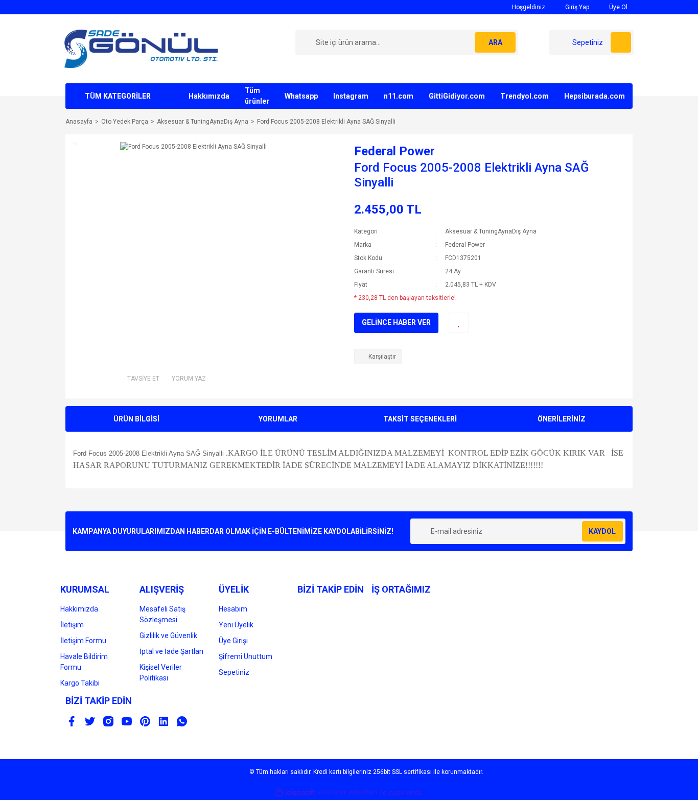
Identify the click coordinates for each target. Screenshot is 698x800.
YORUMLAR (278, 419)
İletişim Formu (83, 641)
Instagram (350, 96)
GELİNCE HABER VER (396, 322)
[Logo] (141, 48)
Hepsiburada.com (594, 96)
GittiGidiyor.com (457, 96)
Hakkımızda (209, 96)
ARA (495, 42)
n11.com (398, 96)
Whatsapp (301, 96)
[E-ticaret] (348, 792)
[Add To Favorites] (459, 323)
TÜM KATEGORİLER (118, 96)
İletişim (72, 625)
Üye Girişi (233, 641)
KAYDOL (602, 531)
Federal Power (394, 151)
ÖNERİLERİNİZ (562, 419)
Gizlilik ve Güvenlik (168, 635)
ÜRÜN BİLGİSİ (136, 419)
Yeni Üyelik (236, 625)
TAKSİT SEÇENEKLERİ (420, 419)
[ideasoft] (295, 792)
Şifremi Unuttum (245, 656)
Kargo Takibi (80, 683)
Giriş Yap (576, 7)
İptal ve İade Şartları (171, 651)
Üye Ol (617, 7)
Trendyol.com (524, 96)
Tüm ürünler (257, 95)
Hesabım (233, 609)
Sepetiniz (234, 672)
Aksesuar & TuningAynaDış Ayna (491, 231)
